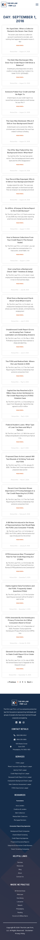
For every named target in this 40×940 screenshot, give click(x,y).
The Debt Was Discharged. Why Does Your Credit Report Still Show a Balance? (20, 62)
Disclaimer (29, 930)
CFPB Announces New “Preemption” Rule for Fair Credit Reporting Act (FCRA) (20, 556)
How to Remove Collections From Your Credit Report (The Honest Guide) (20, 240)
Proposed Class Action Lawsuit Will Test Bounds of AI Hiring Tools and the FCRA (20, 459)
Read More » (20, 45)
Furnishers (20, 801)
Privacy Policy (20, 933)
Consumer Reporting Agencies (20, 826)
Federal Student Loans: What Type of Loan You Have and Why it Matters (20, 427)
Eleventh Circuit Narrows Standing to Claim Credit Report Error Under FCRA (20, 654)
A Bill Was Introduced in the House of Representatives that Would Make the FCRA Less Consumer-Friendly (20, 525)
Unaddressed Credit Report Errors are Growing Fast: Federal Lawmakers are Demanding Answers (20, 332)
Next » (30, 682)
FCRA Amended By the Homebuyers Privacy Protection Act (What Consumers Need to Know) (20, 620)
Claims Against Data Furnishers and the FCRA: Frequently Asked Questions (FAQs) (20, 588)
